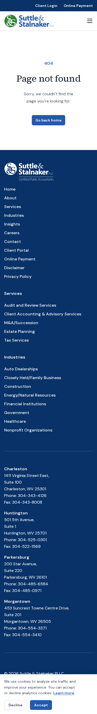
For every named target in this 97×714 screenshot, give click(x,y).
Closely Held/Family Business (32, 377)
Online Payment (78, 5)
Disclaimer (14, 267)
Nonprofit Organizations (28, 430)
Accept (41, 705)
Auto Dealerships (21, 369)
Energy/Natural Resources (30, 395)
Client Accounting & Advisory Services (42, 314)
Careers (11, 233)
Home (10, 189)
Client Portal (16, 250)
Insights (12, 224)
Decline (16, 705)
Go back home (48, 120)
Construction (17, 386)
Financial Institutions (25, 404)
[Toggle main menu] (90, 21)
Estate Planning (19, 331)
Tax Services (16, 340)
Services (12, 206)
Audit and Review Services (30, 305)
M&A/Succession (21, 322)
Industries (14, 215)
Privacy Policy (18, 276)
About (10, 198)
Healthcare (15, 421)
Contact (12, 241)
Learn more (63, 693)
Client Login (46, 5)
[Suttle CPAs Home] (29, 20)
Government (16, 412)
